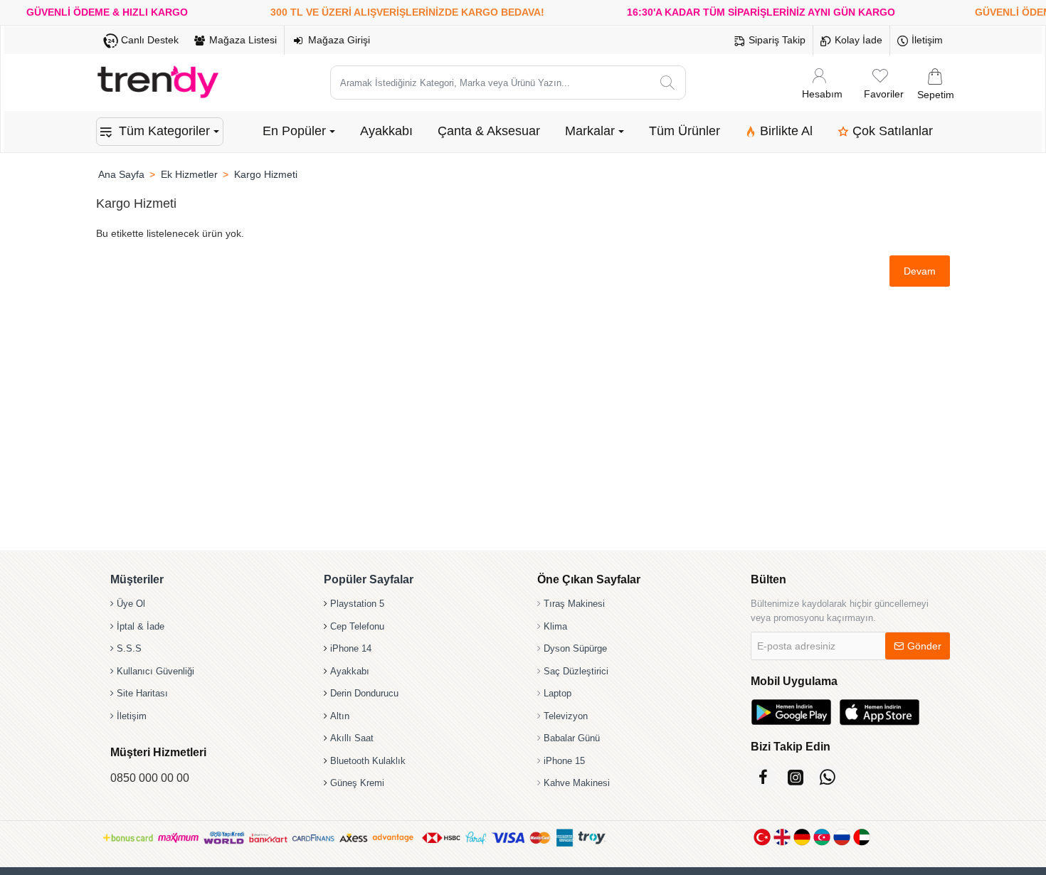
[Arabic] (861, 837)
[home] (121, 174)
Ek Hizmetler (189, 174)
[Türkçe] (762, 837)
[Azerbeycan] (821, 837)
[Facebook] (763, 777)
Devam (920, 271)
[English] (782, 837)
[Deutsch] (801, 837)
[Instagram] (795, 777)
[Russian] (841, 837)
